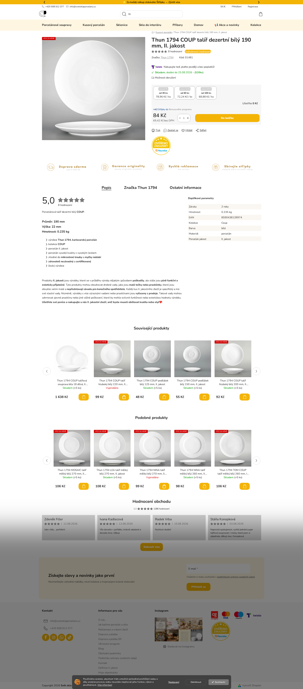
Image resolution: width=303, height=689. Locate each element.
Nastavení (173, 682)
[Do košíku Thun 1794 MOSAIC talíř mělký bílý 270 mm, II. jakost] (84, 486)
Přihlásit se (198, 587)
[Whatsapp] (61, 637)
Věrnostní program (109, 644)
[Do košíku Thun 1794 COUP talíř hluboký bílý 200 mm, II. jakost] (245, 397)
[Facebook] (45, 637)
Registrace (253, 6)
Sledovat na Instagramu (181, 646)
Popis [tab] (106, 187)
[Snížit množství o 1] (180, 118)
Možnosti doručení (165, 77)
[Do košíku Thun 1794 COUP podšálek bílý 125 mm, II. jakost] (164, 397)
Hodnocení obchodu (151, 501)
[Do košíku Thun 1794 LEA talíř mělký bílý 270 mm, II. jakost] (124, 486)
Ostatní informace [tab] (185, 187)
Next (256, 371)
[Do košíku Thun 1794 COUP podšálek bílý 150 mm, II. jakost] (204, 397)
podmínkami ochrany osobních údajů (236, 576)
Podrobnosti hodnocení (198, 51)
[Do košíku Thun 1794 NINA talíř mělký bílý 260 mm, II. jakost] (204, 486)
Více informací (105, 684)
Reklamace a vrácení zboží (113, 629)
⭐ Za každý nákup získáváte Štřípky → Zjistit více (151, 2)
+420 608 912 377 (54, 6)
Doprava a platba (108, 634)
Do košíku (227, 118)
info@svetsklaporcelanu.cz (83, 6)
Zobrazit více (151, 547)
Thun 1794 (167, 57)
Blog (101, 648)
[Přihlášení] (249, 14)
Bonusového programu (180, 109)
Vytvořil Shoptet (251, 685)
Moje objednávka (108, 672)
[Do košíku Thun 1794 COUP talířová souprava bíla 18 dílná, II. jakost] (84, 397)
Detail (124, 397)
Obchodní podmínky (109, 653)
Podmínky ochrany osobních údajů (117, 658)
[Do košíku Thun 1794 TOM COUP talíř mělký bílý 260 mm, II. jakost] (245, 486)
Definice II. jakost (108, 668)
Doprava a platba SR (110, 639)
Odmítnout (196, 682)
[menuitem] (57, 25)
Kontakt (102, 663)
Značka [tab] (140, 187)
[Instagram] (53, 637)
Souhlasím (220, 682)
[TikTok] (69, 637)
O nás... (102, 620)
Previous (47, 371)
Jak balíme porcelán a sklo (113, 624)
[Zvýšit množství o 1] (187, 118)
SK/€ (222, 6)
